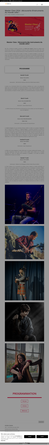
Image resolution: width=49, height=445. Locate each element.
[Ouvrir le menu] (42, 4)
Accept (42, 436)
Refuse (29, 436)
